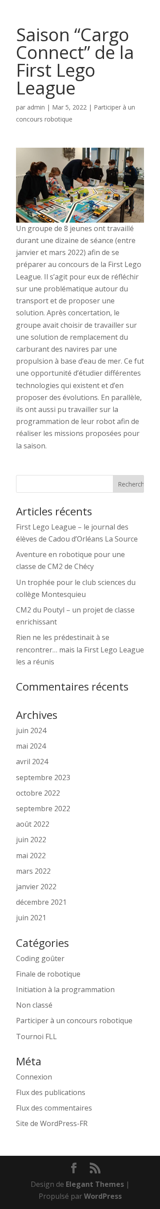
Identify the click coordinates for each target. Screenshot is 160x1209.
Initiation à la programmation (65, 989)
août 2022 (32, 824)
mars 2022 (33, 871)
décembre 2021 (41, 902)
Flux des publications (50, 1092)
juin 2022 (31, 839)
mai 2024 (31, 746)
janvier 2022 (36, 886)
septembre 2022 (43, 808)
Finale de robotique (48, 974)
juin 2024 (31, 730)
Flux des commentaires (54, 1108)
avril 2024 (32, 761)
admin (36, 107)
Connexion (34, 1077)
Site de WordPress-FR (52, 1123)
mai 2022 (31, 855)
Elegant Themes (95, 1184)
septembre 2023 (43, 777)
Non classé (34, 1005)
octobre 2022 (38, 793)
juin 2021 (31, 917)
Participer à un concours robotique (74, 1020)
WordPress (103, 1196)
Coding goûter (40, 958)
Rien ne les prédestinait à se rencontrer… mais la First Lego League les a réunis (80, 649)
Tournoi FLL (36, 1036)
